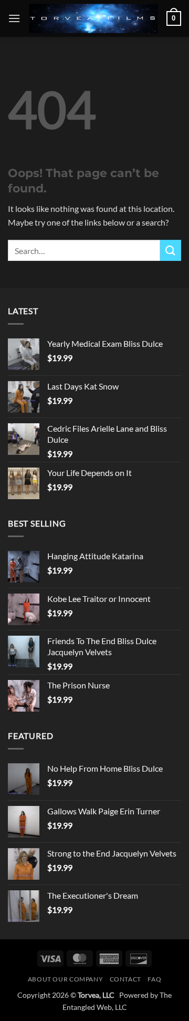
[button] (14, 18)
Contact (125, 979)
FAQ (154, 979)
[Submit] (170, 250)
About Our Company (65, 979)
